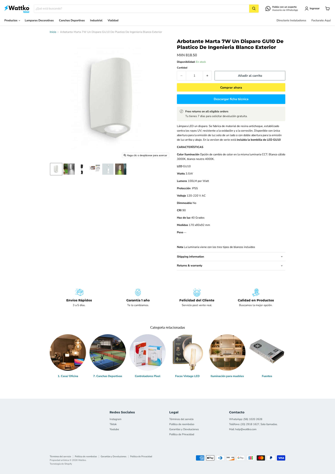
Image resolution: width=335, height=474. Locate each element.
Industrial (96, 20)
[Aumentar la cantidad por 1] (207, 76)
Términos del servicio (181, 419)
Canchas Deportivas (72, 20)
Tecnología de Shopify (61, 463)
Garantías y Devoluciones (184, 429)
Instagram (115, 419)
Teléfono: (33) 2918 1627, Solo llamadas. (253, 424)
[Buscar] (254, 9)
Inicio (53, 32)
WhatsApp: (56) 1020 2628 (245, 419)
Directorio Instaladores (291, 20)
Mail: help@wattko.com (242, 429)
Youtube (114, 429)
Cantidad (182, 67)
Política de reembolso (181, 424)
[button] (313, 8)
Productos (11, 20)
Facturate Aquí (321, 20)
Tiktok (113, 424)
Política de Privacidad (181, 434)
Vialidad (113, 20)
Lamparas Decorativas (39, 20)
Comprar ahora (231, 87)
